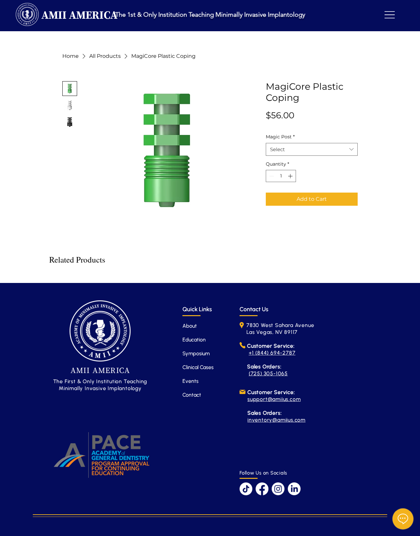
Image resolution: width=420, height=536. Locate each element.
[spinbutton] (281, 176)
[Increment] (291, 176)
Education (194, 340)
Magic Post (280, 137)
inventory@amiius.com (276, 420)
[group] (210, 277)
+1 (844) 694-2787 (272, 353)
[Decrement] (271, 176)
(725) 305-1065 (268, 373)
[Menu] (390, 15)
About (189, 326)
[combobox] (312, 149)
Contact (191, 395)
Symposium (196, 353)
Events (190, 381)
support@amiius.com (274, 399)
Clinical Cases (198, 367)
